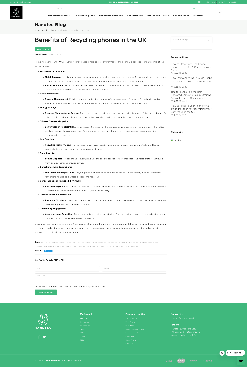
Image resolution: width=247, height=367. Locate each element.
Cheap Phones (73, 242)
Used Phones (131, 246)
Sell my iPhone (131, 318)
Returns (83, 329)
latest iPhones (99, 242)
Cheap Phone (130, 340)
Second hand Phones (133, 333)
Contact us (84, 322)
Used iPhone (130, 325)
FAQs (82, 333)
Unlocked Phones (114, 246)
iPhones (86, 242)
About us (84, 318)
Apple (44, 242)
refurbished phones (75, 246)
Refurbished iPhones (54, 246)
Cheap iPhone (130, 336)
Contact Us (222, 2)
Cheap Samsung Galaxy (134, 329)
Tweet (48, 251)
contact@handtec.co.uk (183, 318)
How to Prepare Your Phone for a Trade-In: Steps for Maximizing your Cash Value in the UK (191, 109)
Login (82, 336)
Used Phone (130, 322)
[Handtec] (16, 12)
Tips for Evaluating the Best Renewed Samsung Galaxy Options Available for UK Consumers (191, 95)
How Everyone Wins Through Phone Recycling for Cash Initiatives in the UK (191, 81)
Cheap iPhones (56, 242)
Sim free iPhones (95, 246)
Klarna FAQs (130, 343)
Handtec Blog (232, 2)
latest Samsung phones (120, 242)
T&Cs (82, 340)
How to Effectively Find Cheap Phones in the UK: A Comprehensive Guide (191, 67)
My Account (85, 325)
